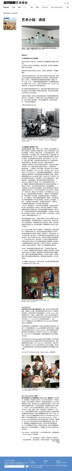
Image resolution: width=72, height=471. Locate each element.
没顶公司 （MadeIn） (52, 437)
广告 (32, 461)
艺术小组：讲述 (33, 20)
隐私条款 (33, 462)
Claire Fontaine (45, 439)
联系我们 (58, 461)
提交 (27, 466)
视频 (37, 7)
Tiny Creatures (55, 439)
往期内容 (46, 461)
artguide (6, 7)
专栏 (31, 7)
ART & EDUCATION (57, 7)
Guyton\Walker (27, 439)
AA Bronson (32, 261)
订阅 (67, 7)
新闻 (13, 7)
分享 (58, 442)
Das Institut (36, 439)
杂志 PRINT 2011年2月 (10, 13)
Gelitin (43, 437)
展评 (19, 7)
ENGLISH (45, 7)
